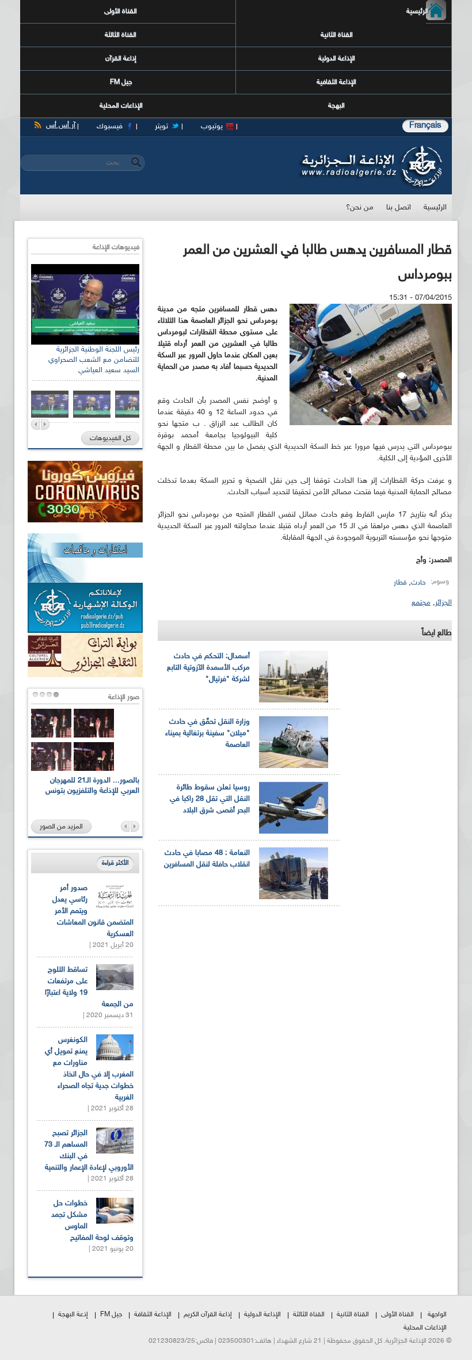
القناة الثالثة (120, 35)
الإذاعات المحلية (121, 106)
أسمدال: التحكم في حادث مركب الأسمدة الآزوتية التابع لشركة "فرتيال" (208, 668)
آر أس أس (60, 125)
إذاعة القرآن (120, 59)
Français (425, 126)
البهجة (336, 106)
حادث (418, 583)
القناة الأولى (120, 11)
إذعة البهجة (73, 1315)
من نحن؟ (360, 207)
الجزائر (443, 603)
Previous (35, 424)
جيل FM (121, 82)
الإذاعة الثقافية (336, 82)
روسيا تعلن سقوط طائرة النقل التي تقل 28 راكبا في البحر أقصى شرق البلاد (210, 799)
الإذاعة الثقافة (153, 1315)
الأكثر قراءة (115, 863)
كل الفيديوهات (110, 438)
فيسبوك (110, 126)
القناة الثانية (337, 35)
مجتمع (421, 603)
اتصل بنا (398, 207)
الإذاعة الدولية (336, 59)
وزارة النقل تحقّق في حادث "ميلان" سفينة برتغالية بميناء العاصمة (207, 733)
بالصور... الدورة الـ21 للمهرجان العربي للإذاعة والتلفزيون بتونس (92, 786)
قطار (400, 583)
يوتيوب (212, 126)
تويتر (161, 126)
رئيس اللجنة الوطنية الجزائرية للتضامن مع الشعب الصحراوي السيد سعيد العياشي (93, 360)
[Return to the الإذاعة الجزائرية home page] (369, 148)
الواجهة (437, 1315)
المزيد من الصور (61, 827)
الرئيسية (427, 11)
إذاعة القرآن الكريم (208, 1315)
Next (45, 424)
